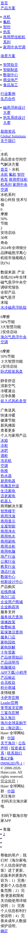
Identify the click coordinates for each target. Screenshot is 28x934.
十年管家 (8, 652)
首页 (4, 169)
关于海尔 (8, 743)
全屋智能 (8, 526)
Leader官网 (9, 703)
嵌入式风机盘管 (14, 401)
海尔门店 (8, 597)
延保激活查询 (12, 632)
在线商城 (8, 592)
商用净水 (8, 531)
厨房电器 (8, 481)
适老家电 (8, 496)
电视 (4, 471)
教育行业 (8, 566)
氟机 (12, 174)
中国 (11, 738)
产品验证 (8, 677)
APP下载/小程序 (14, 672)
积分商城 (8, 688)
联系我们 (14, 753)
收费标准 (8, 627)
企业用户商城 (12, 602)
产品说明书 (10, 662)
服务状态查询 (12, 617)
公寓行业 (8, 561)
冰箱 (4, 440)
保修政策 (8, 622)
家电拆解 (8, 647)
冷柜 (4, 445)
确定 (4, 931)
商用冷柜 (8, 546)
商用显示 (8, 521)
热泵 (4, 179)
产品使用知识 (12, 657)
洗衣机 (6, 461)
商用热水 (8, 536)
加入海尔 (8, 718)
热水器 (6, 476)
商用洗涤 (8, 516)
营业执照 (8, 781)
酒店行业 (8, 572)
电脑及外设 (10, 486)
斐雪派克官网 (12, 708)
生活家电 (8, 491)
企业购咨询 (10, 607)
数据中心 (8, 577)
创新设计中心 (12, 582)
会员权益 (8, 682)
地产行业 (8, 556)
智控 (21, 174)
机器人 (6, 501)
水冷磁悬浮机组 (14, 307)
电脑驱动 (8, 667)
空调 (4, 466)
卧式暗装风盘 (12, 371)
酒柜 (4, 456)
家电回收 (8, 642)
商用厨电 (8, 541)
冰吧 (4, 450)
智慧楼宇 (8, 511)
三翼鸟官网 (10, 713)
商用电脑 (8, 551)
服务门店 (8, 637)
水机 (4, 174)
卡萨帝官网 (10, 698)
